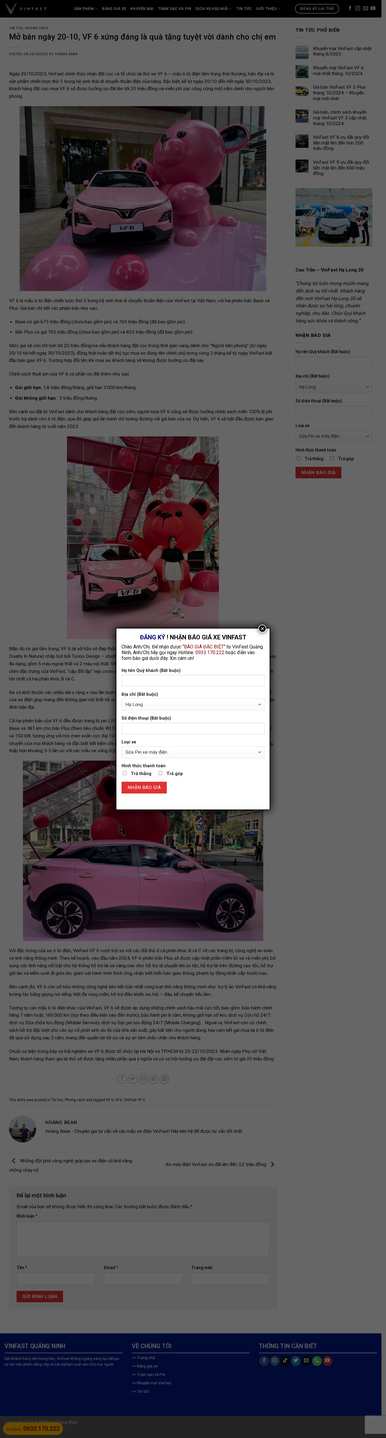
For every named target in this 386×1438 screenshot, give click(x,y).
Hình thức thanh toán (144, 765)
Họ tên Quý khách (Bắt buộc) (151, 670)
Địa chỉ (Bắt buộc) (140, 694)
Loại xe (129, 742)
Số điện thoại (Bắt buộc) (146, 718)
